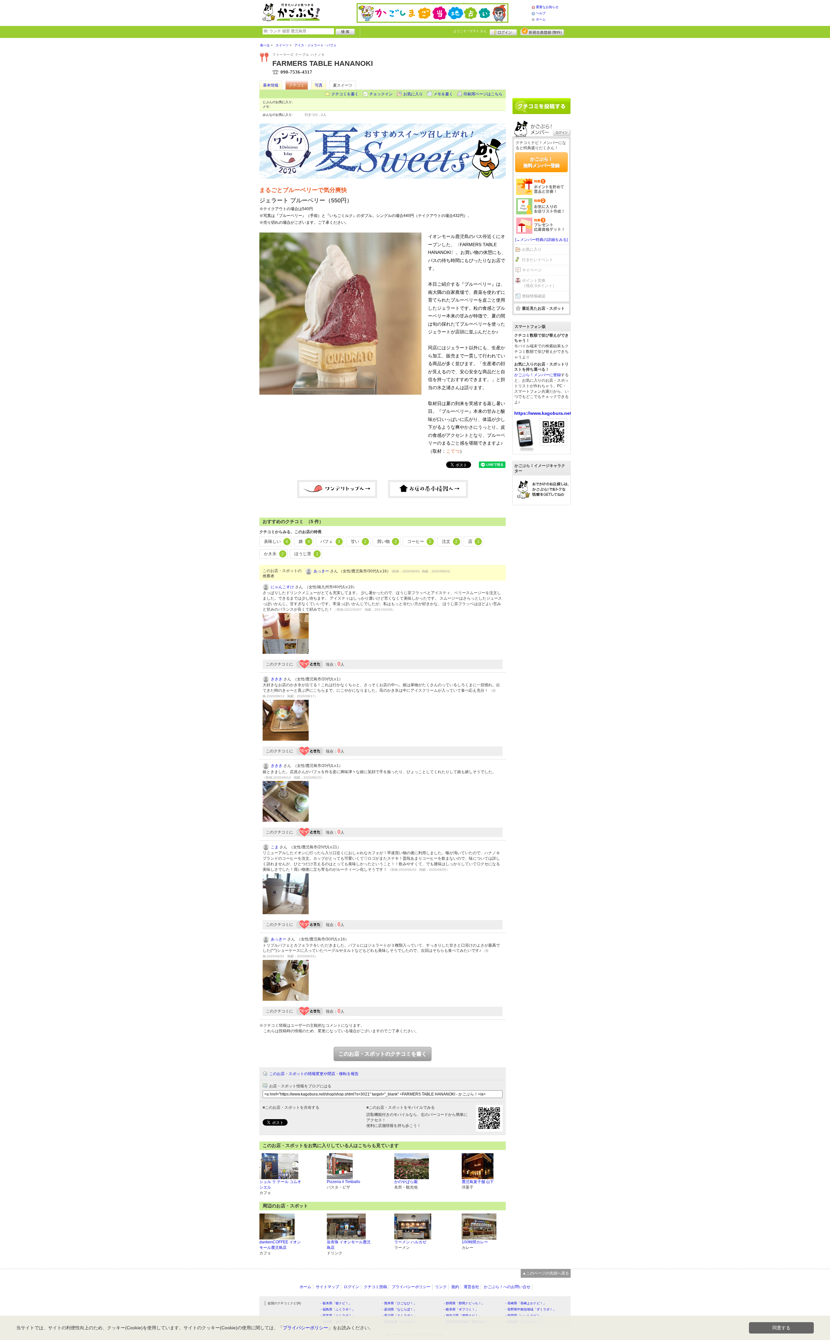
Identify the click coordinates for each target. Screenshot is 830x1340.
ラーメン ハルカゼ (410, 1242)
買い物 (387, 541)
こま (275, 847)
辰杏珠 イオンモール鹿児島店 (349, 1245)
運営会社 (471, 1287)
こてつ (453, 451)
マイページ (531, 270)
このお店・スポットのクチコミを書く (382, 1054)
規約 (455, 1287)
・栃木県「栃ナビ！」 (335, 1303)
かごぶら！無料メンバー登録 (541, 162)
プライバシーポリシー (411, 1287)
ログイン (503, 31)
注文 (449, 541)
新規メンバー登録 (542, 31)
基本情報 (271, 85)
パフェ (330, 541)
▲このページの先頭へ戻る (545, 1273)
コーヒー (419, 541)
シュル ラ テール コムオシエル (280, 1184)
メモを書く (443, 94)
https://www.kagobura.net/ (543, 413)
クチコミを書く (345, 94)
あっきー (321, 571)
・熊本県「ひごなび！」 (399, 1303)
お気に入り (413, 94)
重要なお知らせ (547, 7)
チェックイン (381, 94)
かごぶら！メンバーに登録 (537, 375)
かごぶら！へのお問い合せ (507, 1287)
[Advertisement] (541, 65)
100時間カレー (475, 1242)
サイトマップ (327, 1287)
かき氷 (274, 553)
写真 (319, 85)
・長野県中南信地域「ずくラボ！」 (530, 1309)
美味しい (276, 541)
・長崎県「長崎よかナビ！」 (525, 1303)
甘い (358, 541)
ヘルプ (541, 13)
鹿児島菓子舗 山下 (478, 1181)
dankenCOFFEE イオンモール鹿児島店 (280, 1245)
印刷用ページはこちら (483, 94)
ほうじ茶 (306, 553)
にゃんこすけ (282, 587)
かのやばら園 (406, 1181)
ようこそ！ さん (470, 31)
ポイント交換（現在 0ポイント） (539, 283)
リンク (441, 1287)
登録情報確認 (533, 296)
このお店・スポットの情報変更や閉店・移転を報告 (314, 1073)
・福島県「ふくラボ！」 (337, 1309)
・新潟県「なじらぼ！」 (399, 1309)
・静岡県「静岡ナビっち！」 (464, 1303)
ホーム (541, 19)
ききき (276, 679)
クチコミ (296, 85)
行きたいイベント (537, 259)
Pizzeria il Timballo (343, 1181)
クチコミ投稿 (375, 1287)
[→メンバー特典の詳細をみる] (541, 239)
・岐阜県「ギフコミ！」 (460, 1309)
